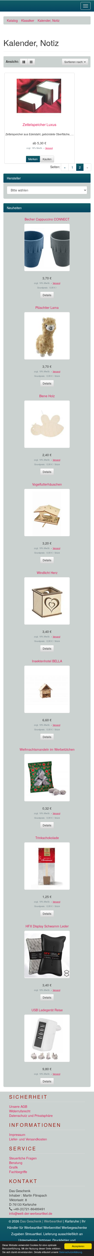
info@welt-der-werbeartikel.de (30, 1213)
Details (47, 295)
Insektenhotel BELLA (47, 661)
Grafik (13, 1167)
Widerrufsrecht (19, 1111)
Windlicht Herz (47, 572)
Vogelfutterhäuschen (47, 484)
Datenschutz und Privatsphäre (31, 1115)
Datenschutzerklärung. (71, 1252)
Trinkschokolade (47, 837)
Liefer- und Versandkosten (28, 1139)
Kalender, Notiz (49, 20)
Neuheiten (14, 208)
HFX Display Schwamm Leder (47, 926)
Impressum (17, 1134)
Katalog (12, 20)
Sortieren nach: (74, 62)
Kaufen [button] (47, 159)
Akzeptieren (78, 1246)
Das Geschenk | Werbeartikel (41, 1221)
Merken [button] (33, 159)
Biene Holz (47, 396)
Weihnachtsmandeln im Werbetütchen (47, 749)
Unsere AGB (18, 1106)
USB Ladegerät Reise (47, 1010)
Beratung (15, 1162)
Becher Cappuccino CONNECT (47, 219)
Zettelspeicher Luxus (39, 124)
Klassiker (27, 20)
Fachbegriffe (18, 1171)
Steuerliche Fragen (23, 1158)
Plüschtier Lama (47, 307)
